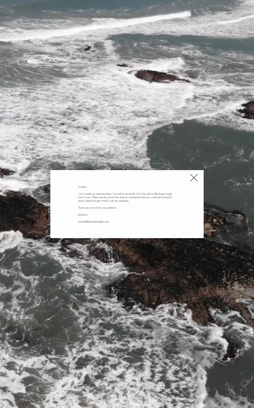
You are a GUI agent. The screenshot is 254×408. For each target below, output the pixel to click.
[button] (194, 178)
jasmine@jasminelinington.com (93, 221)
